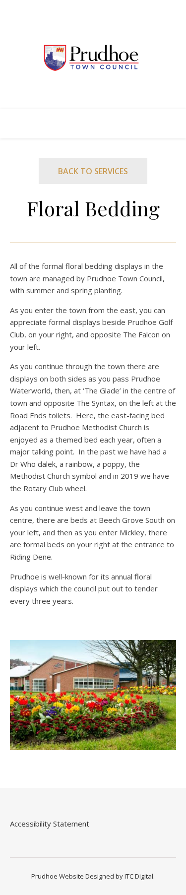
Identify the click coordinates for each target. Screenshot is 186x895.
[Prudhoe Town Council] (93, 58)
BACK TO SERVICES (93, 171)
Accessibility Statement (49, 824)
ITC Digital (138, 876)
